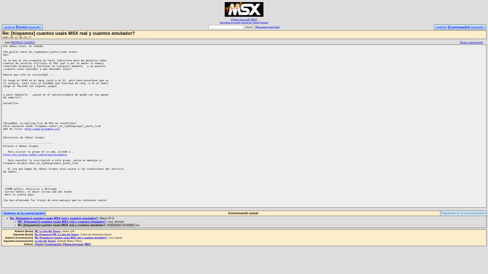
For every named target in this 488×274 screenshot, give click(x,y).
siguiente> (34, 27)
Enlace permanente (471, 42)
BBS (254, 19)
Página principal (240, 19)
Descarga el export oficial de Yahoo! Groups (244, 22)
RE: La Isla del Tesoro (48, 231)
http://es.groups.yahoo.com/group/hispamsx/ (35, 154)
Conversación (459, 27)
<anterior (9, 27)
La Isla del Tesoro (45, 241)
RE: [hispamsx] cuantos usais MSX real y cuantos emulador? (62, 221)
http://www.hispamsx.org (42, 128)
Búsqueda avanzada (267, 27)
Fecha (21, 27)
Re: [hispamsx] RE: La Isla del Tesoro (57, 234)
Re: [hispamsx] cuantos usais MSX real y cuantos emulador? (54, 218)
